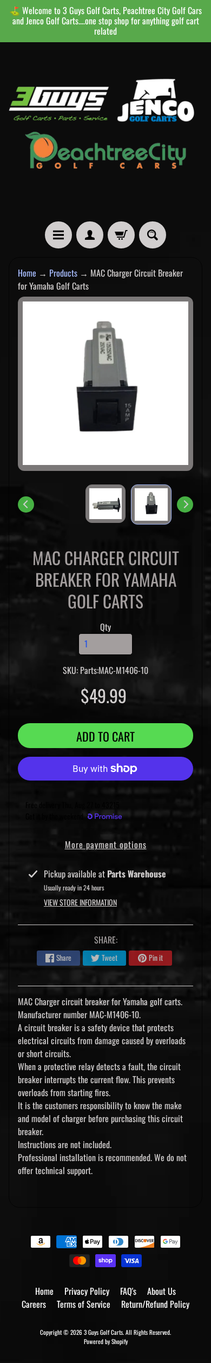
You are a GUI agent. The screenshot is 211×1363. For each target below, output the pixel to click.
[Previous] (26, 504)
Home (27, 272)
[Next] (185, 504)
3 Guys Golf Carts (103, 1332)
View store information (80, 902)
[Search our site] (152, 234)
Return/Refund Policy (155, 1304)
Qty (105, 626)
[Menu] (58, 234)
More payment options (106, 844)
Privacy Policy (86, 1291)
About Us (161, 1291)
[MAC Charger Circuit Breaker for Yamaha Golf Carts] (151, 504)
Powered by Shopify (106, 1341)
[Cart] (121, 234)
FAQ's (128, 1291)
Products (63, 272)
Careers (34, 1304)
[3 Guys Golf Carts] (105, 132)
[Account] (89, 234)
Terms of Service (83, 1304)
